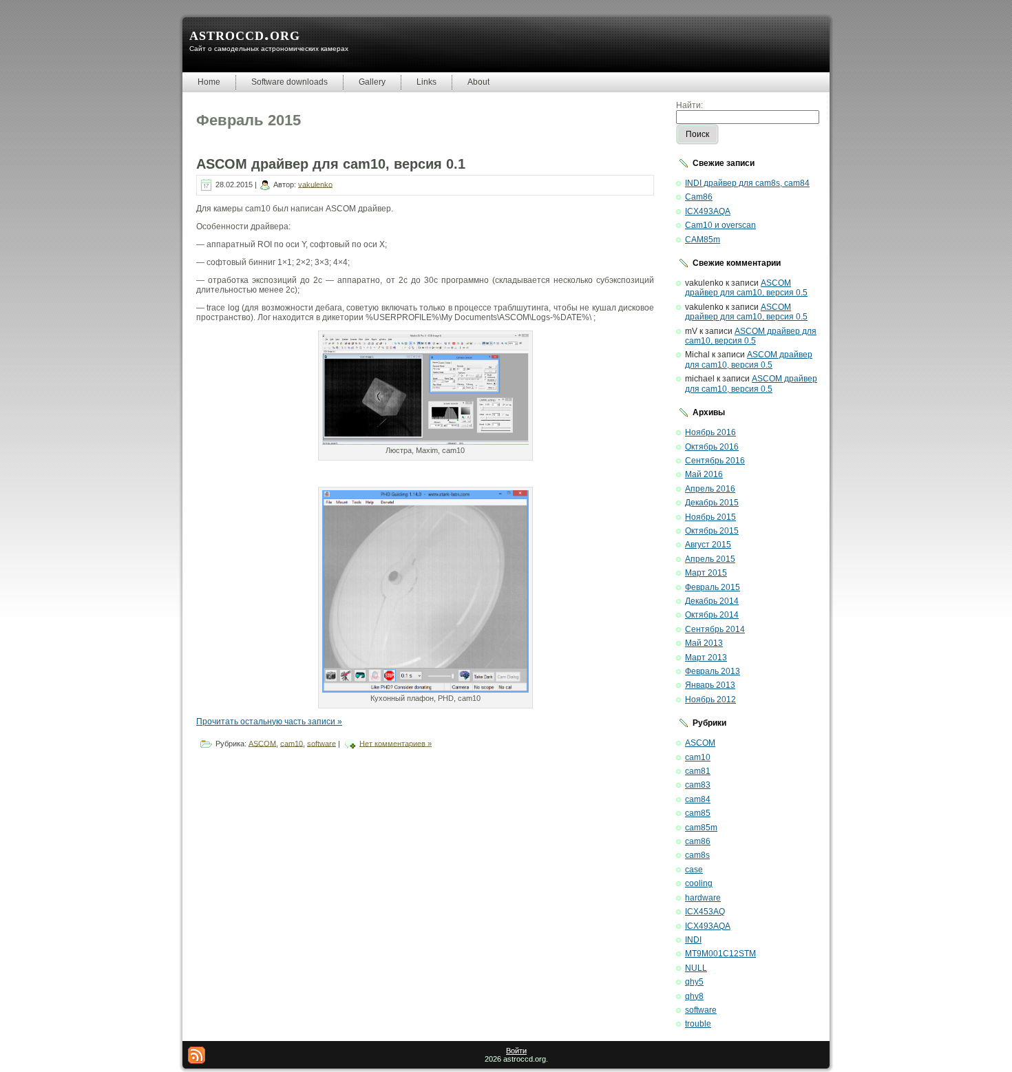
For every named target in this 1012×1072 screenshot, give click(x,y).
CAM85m (702, 239)
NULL (696, 968)
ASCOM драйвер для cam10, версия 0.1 (330, 163)
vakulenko (315, 184)
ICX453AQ (705, 911)
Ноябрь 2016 (710, 432)
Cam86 (699, 197)
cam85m (701, 827)
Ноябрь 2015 (710, 517)
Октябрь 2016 (712, 447)
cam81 (697, 771)
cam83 (697, 785)
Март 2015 (706, 573)
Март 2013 (706, 657)
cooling (699, 883)
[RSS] (196, 1055)
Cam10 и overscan (720, 225)
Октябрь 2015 (712, 531)
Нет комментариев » (395, 743)
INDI (693, 940)
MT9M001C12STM (720, 953)
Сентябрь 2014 (715, 629)
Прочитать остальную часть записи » (269, 721)
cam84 (697, 799)
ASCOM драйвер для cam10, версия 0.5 (746, 287)
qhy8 (694, 996)
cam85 (697, 813)
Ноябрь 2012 (710, 699)
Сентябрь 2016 (715, 460)
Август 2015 (708, 544)
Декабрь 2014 (712, 601)
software (321, 743)
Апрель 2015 (710, 559)
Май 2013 (704, 643)
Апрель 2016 (710, 489)
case (694, 869)
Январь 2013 (710, 685)
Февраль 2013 (712, 671)
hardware (703, 898)
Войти (516, 1051)
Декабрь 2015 (712, 502)
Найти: (689, 105)
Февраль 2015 (712, 587)
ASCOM (262, 743)
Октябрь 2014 (712, 615)
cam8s (697, 855)
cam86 (697, 841)
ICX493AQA (707, 211)
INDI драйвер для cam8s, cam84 (747, 183)
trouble (698, 1024)
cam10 (291, 743)
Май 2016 (704, 474)
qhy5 (694, 982)
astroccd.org (244, 34)
